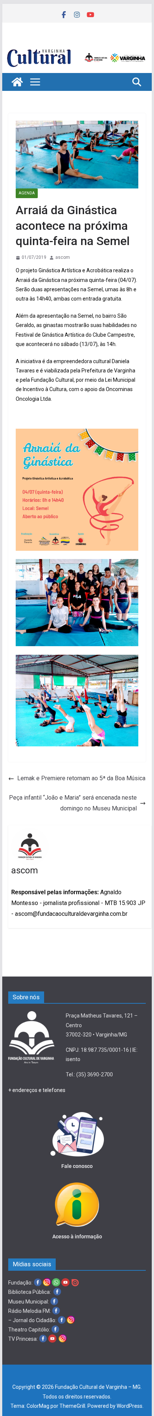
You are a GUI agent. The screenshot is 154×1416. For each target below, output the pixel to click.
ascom (62, 257)
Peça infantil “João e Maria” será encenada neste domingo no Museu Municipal (73, 803)
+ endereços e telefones (36, 1090)
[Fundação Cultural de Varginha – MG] (77, 49)
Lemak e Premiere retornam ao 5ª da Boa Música (81, 778)
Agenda (27, 193)
